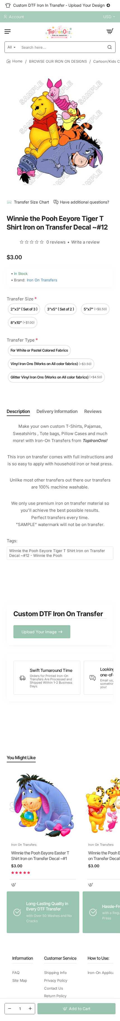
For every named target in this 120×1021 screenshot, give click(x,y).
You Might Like (21, 757)
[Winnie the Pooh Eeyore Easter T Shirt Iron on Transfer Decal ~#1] (43, 805)
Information (22, 958)
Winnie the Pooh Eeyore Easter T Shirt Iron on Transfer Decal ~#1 (40, 855)
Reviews (93, 411)
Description (18, 411)
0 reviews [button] (56, 242)
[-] (9, 1008)
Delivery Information (57, 411)
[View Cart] (110, 31)
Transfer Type (21, 340)
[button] (76, 1008)
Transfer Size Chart (31, 202)
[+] (30, 1008)
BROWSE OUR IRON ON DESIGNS (58, 61)
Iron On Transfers (42, 280)
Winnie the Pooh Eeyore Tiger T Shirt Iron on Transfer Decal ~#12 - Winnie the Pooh (57, 553)
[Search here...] (109, 47)
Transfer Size (20, 299)
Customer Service (60, 958)
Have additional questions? (84, 202)
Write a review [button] (85, 242)
